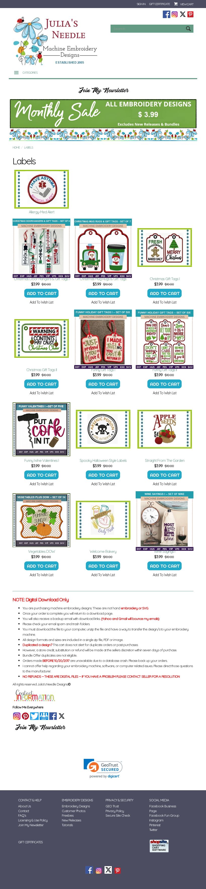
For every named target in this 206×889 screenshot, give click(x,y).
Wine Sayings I (164, 551)
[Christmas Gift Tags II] (41, 338)
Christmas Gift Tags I (165, 278)
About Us (24, 806)
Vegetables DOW (41, 551)
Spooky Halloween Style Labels (103, 460)
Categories (30, 72)
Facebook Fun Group (164, 815)
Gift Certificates (30, 842)
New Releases (71, 820)
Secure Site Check (118, 815)
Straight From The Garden (164, 460)
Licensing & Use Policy (32, 820)
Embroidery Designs (76, 806)
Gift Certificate (159, 4)
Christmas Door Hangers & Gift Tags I (41, 278)
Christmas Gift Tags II (41, 369)
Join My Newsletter (30, 825)
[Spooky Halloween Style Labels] (103, 429)
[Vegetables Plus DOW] (41, 520)
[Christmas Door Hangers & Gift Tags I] (41, 247)
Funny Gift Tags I (103, 369)
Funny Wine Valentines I (41, 460)
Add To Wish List (41, 302)
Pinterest (154, 825)
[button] (103, 768)
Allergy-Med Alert (41, 212)
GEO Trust (112, 806)
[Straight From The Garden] (164, 429)
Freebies (67, 815)
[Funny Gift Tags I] (103, 338)
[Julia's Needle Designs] (56, 41)
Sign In (141, 4)
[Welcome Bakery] (103, 520)
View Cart (186, 4)
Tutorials (67, 825)
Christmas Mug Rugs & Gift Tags (103, 278)
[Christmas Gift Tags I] (164, 247)
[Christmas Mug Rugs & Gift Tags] (103, 247)
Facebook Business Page (162, 808)
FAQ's (22, 815)
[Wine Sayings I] (164, 520)
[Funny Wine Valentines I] (41, 429)
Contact (23, 811)
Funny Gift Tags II (164, 369)
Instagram (156, 820)
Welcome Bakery (103, 551)
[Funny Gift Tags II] (164, 338)
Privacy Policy (115, 811)
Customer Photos (73, 811)
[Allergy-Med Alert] (41, 189)
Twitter (153, 830)
